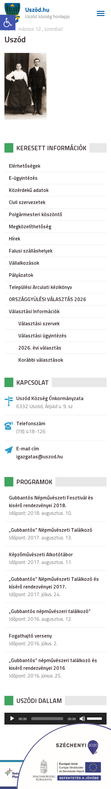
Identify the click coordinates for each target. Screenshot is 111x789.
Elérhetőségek (24, 166)
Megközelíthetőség (30, 226)
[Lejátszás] (12, 719)
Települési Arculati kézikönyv (40, 287)
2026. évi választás (39, 348)
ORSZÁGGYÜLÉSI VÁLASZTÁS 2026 (47, 299)
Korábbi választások (40, 360)
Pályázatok (21, 275)
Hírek (14, 238)
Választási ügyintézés (42, 335)
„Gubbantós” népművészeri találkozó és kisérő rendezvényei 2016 (53, 664)
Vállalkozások (24, 263)
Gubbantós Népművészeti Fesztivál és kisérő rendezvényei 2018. (51, 501)
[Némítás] (82, 719)
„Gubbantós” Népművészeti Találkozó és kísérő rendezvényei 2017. (54, 583)
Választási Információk (34, 311)
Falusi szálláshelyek (30, 251)
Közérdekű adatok (29, 190)
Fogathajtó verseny (30, 636)
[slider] (95, 718)
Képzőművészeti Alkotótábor (41, 554)
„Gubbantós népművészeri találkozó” (50, 611)
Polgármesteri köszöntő (35, 214)
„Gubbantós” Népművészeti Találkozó (50, 530)
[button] (7, 22)
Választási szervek (38, 323)
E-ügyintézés (23, 178)
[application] (55, 719)
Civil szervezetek (27, 202)
